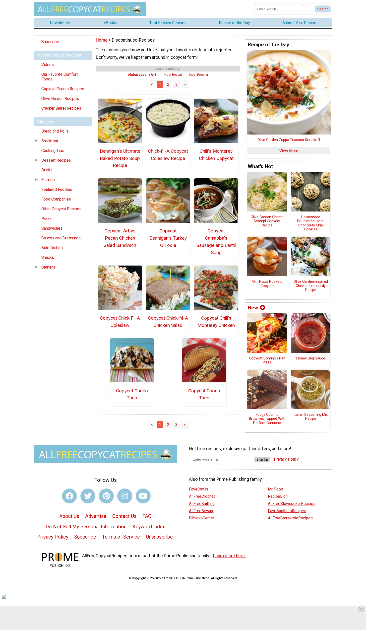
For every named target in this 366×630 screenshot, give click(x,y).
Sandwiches (51, 228)
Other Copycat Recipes (61, 209)
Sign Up (262, 459)
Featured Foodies (56, 189)
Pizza (46, 218)
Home (102, 40)
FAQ (146, 516)
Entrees (48, 179)
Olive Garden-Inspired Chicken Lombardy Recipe (311, 286)
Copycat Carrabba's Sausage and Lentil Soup (216, 241)
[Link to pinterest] (106, 496)
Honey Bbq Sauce (310, 358)
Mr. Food (275, 489)
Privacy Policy (52, 537)
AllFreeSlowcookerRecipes (291, 503)
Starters (48, 267)
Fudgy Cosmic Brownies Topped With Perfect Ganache (267, 419)
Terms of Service (121, 537)
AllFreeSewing (201, 510)
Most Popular (198, 74)
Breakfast (49, 141)
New (253, 308)
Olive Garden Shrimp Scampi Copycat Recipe (267, 221)
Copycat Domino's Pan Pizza (267, 360)
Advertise (95, 516)
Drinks (47, 170)
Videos (47, 64)
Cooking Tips (52, 150)
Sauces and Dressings (61, 238)
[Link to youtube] (143, 496)
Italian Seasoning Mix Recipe (311, 417)
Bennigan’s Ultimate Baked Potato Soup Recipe (120, 158)
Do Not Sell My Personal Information (86, 527)
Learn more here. (229, 555)
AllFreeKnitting (202, 503)
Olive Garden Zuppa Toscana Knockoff (288, 140)
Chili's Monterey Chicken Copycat (216, 154)
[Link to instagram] (124, 496)
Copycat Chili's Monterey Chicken (216, 321)
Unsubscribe (159, 537)
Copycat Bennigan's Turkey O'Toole (168, 238)
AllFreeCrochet (202, 496)
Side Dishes (52, 247)
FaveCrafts (198, 489)
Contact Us (124, 516)
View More (288, 150)
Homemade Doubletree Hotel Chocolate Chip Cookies (310, 223)
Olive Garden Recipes (60, 98)
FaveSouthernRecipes (287, 510)
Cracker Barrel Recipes (61, 108)
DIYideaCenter (201, 518)
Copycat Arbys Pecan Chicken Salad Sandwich (120, 238)
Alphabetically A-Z (142, 74)
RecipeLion (278, 496)
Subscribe (50, 41)
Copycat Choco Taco (132, 394)
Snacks (47, 257)
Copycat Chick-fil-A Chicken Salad (168, 321)
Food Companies (56, 199)
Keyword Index (148, 527)
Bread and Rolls (55, 131)
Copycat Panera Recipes (62, 88)
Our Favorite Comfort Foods (59, 76)
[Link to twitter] (87, 496)
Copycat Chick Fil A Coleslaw (120, 321)
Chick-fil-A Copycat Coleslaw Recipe (168, 154)
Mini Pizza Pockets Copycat (267, 284)
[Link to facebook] (69, 496)
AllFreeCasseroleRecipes (290, 518)
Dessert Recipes (56, 160)
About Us (69, 516)
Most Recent (173, 74)
